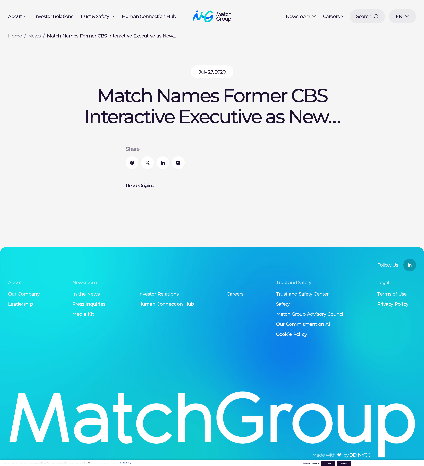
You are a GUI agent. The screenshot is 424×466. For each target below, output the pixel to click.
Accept (344, 463)
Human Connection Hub (149, 16)
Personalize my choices (310, 463)
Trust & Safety (94, 16)
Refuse (328, 463)
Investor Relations (53, 16)
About (15, 16)
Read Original (140, 185)
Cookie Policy (125, 463)
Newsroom (298, 16)
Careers (331, 16)
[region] (212, 463)
